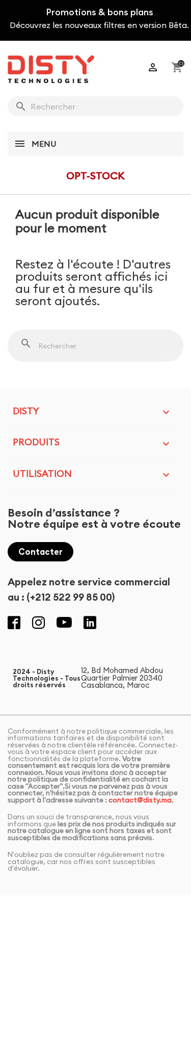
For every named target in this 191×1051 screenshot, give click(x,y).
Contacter (40, 551)
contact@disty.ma (140, 799)
